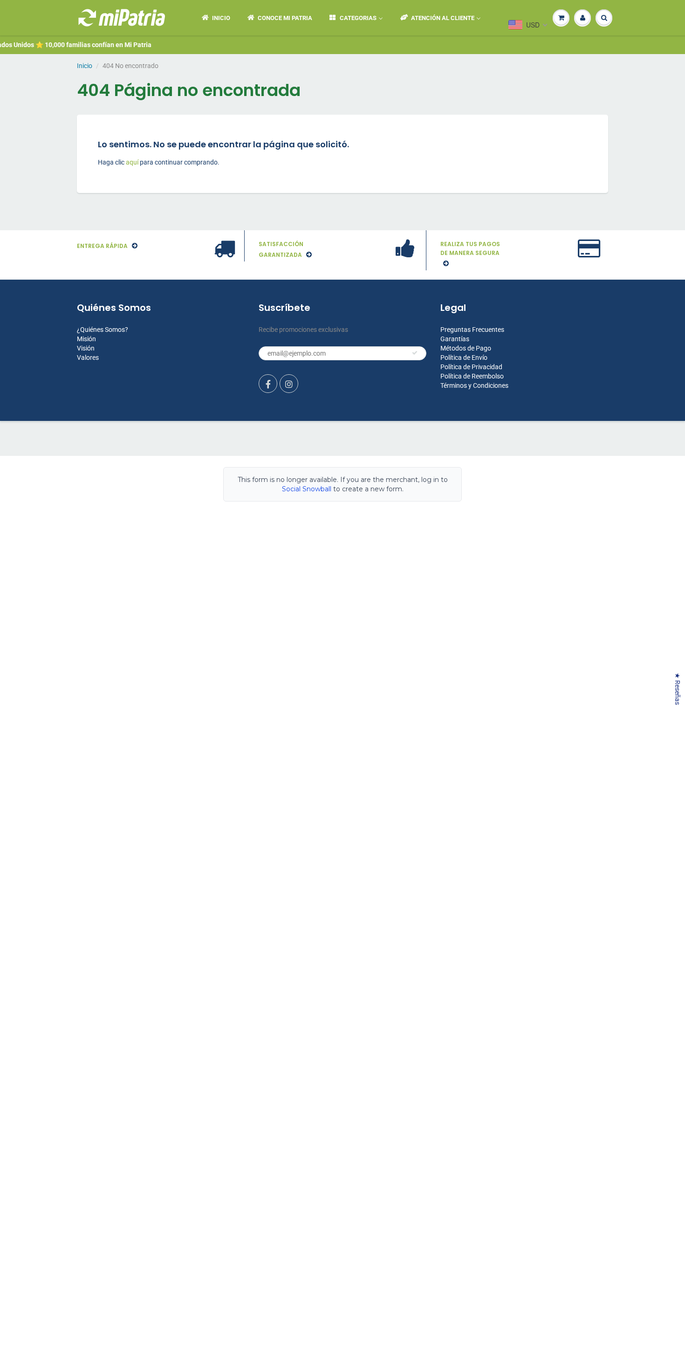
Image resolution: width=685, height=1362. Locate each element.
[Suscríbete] (414, 352)
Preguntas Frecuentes (472, 329)
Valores (88, 357)
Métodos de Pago (465, 348)
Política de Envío (463, 357)
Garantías (454, 339)
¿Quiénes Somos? (102, 329)
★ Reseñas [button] (677, 689)
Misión (86, 339)
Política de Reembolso (472, 376)
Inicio (84, 65)
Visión (86, 348)
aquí (133, 162)
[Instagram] (289, 383)
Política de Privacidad (471, 367)
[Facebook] (268, 383)
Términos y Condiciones (474, 385)
